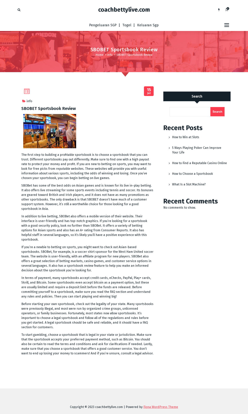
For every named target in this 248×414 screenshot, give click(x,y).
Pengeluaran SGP (103, 25)
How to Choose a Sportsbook (192, 174)
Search (197, 96)
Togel (126, 25)
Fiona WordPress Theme (160, 407)
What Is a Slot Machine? (189, 184)
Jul (149, 91)
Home (99, 55)
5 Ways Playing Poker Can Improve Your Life (196, 150)
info (110, 55)
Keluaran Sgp (148, 25)
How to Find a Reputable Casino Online (199, 163)
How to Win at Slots (185, 137)
